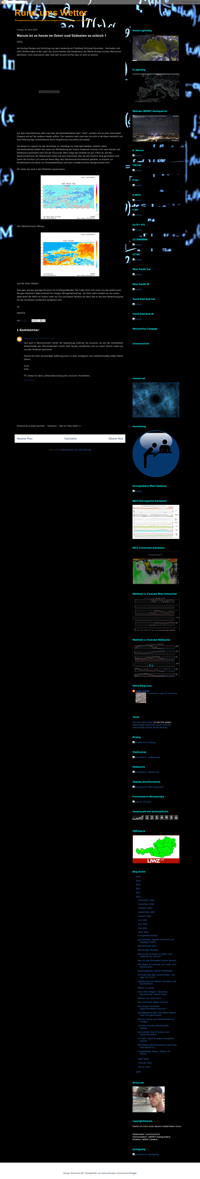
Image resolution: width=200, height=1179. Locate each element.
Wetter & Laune (146, 988)
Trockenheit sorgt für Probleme (162, 693)
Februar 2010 (145, 1063)
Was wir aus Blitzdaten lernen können (157, 960)
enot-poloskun (109, 1173)
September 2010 (146, 912)
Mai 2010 (143, 928)
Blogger (132, 1173)
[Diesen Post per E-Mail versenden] (32, 320)
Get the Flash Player (143, 722)
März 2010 (143, 1059)
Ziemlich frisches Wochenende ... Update (154, 1026)
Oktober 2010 (145, 908)
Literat (27, 338)
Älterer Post (116, 438)
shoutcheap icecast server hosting (150, 727)
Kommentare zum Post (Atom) (76, 449)
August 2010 (145, 916)
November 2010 (146, 904)
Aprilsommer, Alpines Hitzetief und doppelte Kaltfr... (156, 940)
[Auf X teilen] (38, 320)
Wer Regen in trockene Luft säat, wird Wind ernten (157, 965)
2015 (138, 876)
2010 (138, 896)
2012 (138, 888)
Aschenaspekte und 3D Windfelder (155, 971)
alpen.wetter (142, 691)
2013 (138, 884)
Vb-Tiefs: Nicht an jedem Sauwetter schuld (156, 1039)
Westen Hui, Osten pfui (149, 998)
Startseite (70, 438)
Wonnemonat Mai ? (147, 946)
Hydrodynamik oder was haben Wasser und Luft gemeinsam (157, 1014)
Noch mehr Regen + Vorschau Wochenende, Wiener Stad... (152, 993)
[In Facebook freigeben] (41, 320)
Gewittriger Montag (148, 950)
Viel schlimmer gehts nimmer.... (153, 1002)
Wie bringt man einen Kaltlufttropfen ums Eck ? (152, 1007)
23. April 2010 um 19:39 (43, 338)
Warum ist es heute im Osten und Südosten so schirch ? (155, 955)
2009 (138, 1072)
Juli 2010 (142, 920)
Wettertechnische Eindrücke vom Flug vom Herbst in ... (157, 1046)
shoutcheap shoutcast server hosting (152, 725)
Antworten (29, 380)
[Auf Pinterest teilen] (44, 320)
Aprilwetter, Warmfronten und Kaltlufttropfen (153, 1033)
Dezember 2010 (146, 900)
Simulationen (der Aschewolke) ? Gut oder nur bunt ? (156, 976)
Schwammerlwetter (148, 935)
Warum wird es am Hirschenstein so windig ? (156, 1020)
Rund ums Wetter (50, 13)
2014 (138, 880)
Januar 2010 (144, 1067)
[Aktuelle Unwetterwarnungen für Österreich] (156, 862)
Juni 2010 (143, 924)
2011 (138, 892)
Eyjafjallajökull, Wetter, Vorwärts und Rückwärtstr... (157, 982)
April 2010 (143, 932)
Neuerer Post (25, 438)
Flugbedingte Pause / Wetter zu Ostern (154, 1052)
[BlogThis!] (35, 320)
